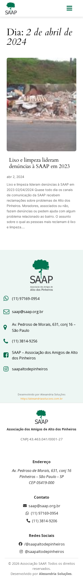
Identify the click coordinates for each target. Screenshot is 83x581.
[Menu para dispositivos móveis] (69, 8)
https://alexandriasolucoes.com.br (42, 398)
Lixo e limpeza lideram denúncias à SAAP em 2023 (39, 163)
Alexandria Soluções (55, 573)
